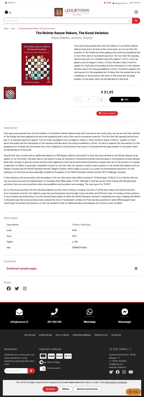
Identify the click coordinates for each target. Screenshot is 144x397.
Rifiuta (65, 389)
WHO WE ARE (29, 335)
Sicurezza (116, 335)
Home (6, 29)
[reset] (129, 21)
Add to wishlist (108, 113)
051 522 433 (136, 3)
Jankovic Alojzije (81, 37)
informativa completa (115, 382)
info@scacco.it (121, 3)
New (13, 29)
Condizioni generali (82, 335)
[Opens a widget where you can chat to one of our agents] (133, 392)
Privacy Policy (101, 335)
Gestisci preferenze (87, 389)
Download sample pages (22, 268)
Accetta (50, 389)
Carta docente (53, 368)
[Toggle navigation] (136, 12)
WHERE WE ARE (45, 335)
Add (126, 99)
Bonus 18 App (53, 362)
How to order (62, 335)
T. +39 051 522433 (117, 361)
